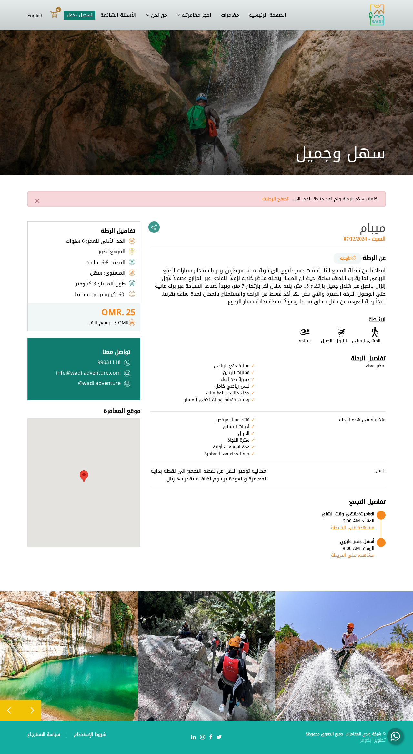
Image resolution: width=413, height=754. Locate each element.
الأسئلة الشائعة (118, 15)
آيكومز (367, 740)
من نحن (158, 15)
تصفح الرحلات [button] (275, 199)
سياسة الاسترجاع (43, 734)
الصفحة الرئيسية (267, 15)
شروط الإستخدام (89, 734)
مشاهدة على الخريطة (352, 527)
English (35, 15)
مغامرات (230, 15)
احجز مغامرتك (195, 15)
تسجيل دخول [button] (79, 15)
